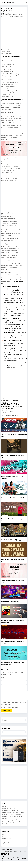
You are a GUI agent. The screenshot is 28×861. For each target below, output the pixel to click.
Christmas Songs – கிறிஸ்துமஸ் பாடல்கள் (12, 808)
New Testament (6, 838)
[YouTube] (8, 854)
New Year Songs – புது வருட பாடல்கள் (12, 822)
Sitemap (24, 858)
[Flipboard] (16, 404)
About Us (12, 858)
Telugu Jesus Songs (18, 274)
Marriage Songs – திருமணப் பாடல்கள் (11, 820)
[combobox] (13, 720)
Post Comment (6, 710)
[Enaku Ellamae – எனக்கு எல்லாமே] (14, 592)
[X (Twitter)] (4, 404)
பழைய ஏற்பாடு (5, 842)
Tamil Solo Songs (6, 400)
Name (3, 677)
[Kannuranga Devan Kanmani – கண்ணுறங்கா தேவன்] (14, 509)
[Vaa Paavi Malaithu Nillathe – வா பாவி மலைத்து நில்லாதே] (14, 632)
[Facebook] (2, 404)
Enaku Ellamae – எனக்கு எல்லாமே (10, 601)
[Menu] (26, 2)
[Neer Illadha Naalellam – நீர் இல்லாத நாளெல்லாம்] (14, 530)
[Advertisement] (14, 34)
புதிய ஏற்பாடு (5, 844)
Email (3, 683)
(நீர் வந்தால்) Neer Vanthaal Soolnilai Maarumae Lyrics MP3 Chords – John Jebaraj (14, 294)
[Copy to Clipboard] (11, 404)
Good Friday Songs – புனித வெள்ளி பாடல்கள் (13, 814)
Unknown (15, 400)
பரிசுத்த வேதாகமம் (6, 840)
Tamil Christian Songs (18, 16)
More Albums (6, 823)
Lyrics (11, 16)
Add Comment (5, 690)
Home (7, 858)
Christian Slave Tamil (8, 2)
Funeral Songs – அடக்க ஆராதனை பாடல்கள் (13, 812)
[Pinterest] (6, 404)
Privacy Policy (18, 858)
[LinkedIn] (15, 404)
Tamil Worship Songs (7, 274)
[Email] (9, 404)
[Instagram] (5, 854)
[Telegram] (13, 404)
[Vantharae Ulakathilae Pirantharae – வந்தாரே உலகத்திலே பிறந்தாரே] (14, 653)
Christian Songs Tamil (7, 279)
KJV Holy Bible (6, 834)
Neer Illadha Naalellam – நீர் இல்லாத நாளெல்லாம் (13, 540)
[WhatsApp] (7, 404)
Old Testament (6, 836)
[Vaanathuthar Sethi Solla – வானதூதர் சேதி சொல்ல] (14, 570)
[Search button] (24, 720)
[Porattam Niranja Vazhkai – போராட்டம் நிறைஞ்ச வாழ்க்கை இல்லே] (14, 611)
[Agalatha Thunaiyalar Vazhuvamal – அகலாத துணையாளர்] (14, 549)
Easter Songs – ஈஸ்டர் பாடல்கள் (10, 810)
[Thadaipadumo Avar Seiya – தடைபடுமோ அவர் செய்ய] (14, 488)
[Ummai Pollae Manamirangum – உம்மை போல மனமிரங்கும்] (14, 467)
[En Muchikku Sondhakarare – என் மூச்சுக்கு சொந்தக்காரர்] (14, 446)
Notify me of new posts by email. (11, 707)
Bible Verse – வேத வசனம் (9, 806)
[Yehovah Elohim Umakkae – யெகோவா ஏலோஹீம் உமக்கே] (14, 425)
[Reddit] (18, 404)
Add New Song (2, 858)
